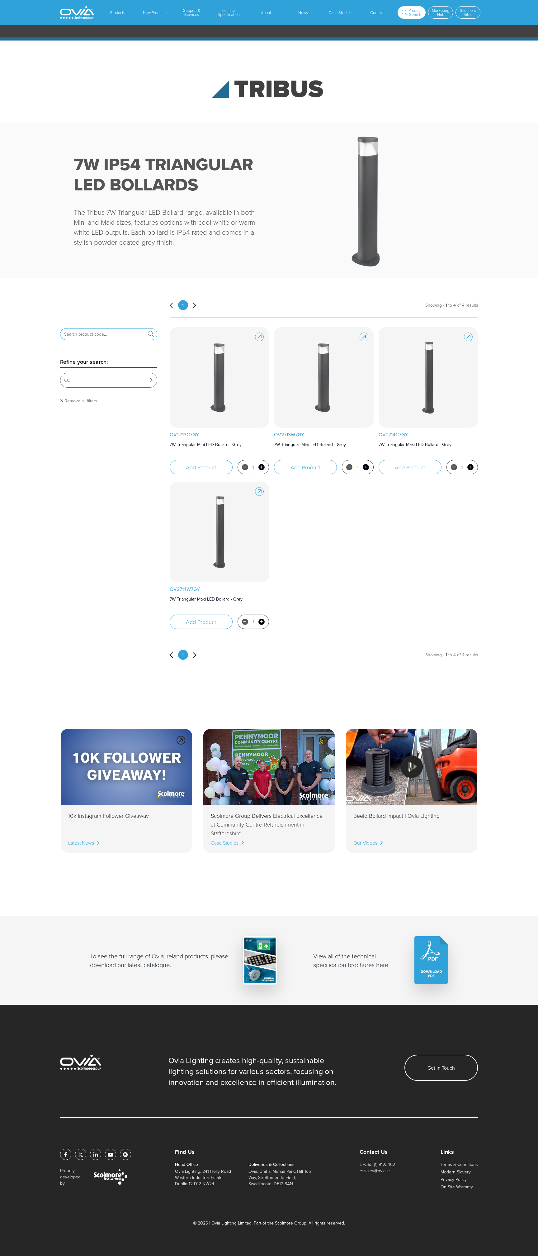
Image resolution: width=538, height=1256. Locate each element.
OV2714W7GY (185, 589)
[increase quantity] (261, 467)
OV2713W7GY (289, 434)
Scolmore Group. (291, 1223)
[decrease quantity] (245, 467)
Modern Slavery (456, 1172)
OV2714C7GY (393, 434)
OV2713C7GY (184, 434)
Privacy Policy (454, 1179)
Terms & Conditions (459, 1164)
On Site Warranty (457, 1187)
